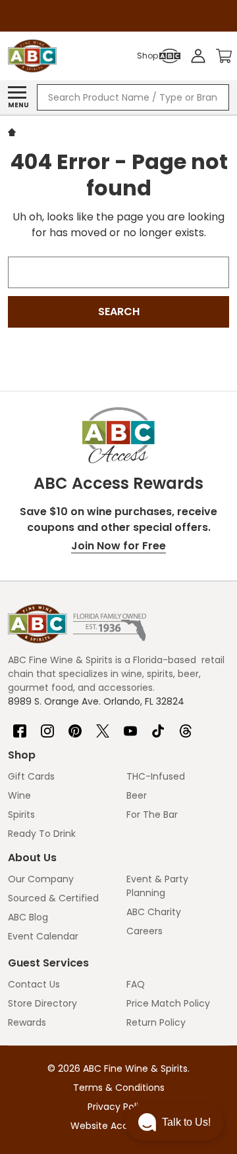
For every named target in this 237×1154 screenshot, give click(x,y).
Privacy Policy (118, 1106)
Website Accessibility (118, 1125)
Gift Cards (31, 776)
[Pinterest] (75, 726)
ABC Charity (153, 911)
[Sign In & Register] (198, 55)
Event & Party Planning (157, 885)
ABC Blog (28, 917)
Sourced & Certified (53, 898)
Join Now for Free (118, 545)
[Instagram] (47, 726)
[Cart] (224, 56)
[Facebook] (20, 726)
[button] (174, 1122)
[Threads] (186, 726)
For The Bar (152, 814)
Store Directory (42, 1003)
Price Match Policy (168, 1003)
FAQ (135, 984)
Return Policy (156, 1022)
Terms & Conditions (119, 1087)
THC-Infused (155, 776)
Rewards (27, 1022)
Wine (19, 795)
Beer (136, 795)
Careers (144, 931)
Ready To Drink (42, 833)
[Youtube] (130, 726)
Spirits (21, 814)
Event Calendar (43, 936)
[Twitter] (103, 726)
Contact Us (34, 984)
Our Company (41, 879)
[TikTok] (158, 726)
